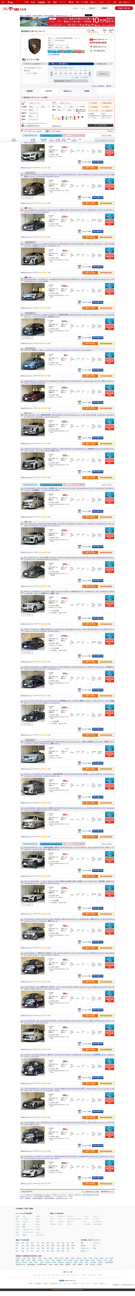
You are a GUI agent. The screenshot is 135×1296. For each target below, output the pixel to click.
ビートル (95, 1219)
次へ (112, 131)
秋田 (23, 1243)
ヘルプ (83, 8)
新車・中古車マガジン (125, 2)
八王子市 (46, 1260)
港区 (29, 1258)
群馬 (27, 1245)
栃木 (27, 1243)
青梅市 (71, 1260)
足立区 (28, 1260)
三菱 (17, 1232)
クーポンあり (93, 117)
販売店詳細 (30, 91)
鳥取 (52, 1248)
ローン (109, 2)
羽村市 (86, 1262)
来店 (28, 70)
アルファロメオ (40, 1235)
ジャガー (38, 1229)
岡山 (58, 1243)
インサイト (61, 1221)
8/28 (75, 73)
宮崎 (72, 1243)
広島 (58, 1245)
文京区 (39, 1258)
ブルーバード (61, 1216)
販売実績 (86, 91)
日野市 (110, 1260)
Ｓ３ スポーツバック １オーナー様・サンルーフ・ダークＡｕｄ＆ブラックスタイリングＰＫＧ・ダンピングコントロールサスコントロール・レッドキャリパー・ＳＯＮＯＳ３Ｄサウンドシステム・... (69, 558)
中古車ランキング (85, 1248)
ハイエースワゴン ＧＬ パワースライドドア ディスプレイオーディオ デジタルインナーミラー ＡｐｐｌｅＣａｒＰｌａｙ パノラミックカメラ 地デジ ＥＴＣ (69, 1123)
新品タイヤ (93, 2)
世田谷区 (78, 1258)
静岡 (43, 1245)
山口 (58, 1248)
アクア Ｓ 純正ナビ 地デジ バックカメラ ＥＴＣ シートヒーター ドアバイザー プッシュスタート (58, 350)
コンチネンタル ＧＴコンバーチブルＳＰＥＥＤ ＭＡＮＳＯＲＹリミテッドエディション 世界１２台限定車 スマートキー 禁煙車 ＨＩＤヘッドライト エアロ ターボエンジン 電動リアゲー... (69, 742)
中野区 (90, 1258)
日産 (17, 1219)
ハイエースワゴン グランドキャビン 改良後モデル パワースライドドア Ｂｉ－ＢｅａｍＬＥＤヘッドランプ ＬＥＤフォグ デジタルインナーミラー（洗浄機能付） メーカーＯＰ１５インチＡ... (69, 489)
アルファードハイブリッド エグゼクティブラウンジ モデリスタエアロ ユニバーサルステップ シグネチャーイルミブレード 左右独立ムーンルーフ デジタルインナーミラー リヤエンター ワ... (69, 668)
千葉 (27, 1251)
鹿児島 (73, 1245)
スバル (17, 1229)
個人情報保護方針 (38, 1283)
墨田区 (50, 1258)
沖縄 (72, 1248)
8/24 (56, 73)
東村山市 (18, 1262)
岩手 (17, 1248)
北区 (106, 1258)
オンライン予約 (86, 162)
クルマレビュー (97, 1243)
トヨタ (17, 1216)
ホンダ (17, 1221)
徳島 (58, 1251)
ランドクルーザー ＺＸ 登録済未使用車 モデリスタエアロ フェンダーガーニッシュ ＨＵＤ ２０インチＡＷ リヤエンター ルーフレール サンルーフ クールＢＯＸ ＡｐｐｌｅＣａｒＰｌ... (69, 416)
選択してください (35, 103)
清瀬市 (54, 1262)
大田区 (73, 1258)
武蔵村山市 (69, 1262)
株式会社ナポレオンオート (62, 15)
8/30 (85, 73)
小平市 (105, 1260)
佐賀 (68, 1243)
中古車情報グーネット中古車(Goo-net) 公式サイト (124, 1284)
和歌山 (53, 1245)
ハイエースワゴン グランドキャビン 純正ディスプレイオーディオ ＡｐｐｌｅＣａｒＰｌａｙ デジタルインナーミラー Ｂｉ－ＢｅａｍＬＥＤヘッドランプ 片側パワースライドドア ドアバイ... (69, 809)
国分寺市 (24, 1262)
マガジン (95, 1245)
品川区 (61, 1258)
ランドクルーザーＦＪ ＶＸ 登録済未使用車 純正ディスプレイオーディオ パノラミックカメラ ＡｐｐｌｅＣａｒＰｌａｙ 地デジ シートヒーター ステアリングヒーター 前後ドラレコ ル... (69, 848)
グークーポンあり (27, 197)
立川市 (53, 1260)
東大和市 (48, 1262)
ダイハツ (18, 1227)
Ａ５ (85, 1221)
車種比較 (83, 1245)
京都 (47, 1245)
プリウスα (52, 1224)
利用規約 (46, 1283)
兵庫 (47, 1251)
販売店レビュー (68, 91)
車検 (77, 2)
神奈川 (33, 1245)
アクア (52, 1221)
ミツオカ (25, 1221)
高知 (63, 1248)
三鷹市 (65, 1260)
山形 (23, 1245)
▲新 (13, 140)
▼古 (15, 140)
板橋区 (17, 1260)
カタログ (101, 2)
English (76, 8)
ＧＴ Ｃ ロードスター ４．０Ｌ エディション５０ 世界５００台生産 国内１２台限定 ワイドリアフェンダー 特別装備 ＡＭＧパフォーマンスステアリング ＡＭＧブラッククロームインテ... (69, 882)
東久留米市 (61, 1262)
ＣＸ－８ (60, 1224)
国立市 (31, 1262)
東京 (32, 1243)
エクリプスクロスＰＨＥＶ (74, 1219)
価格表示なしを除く (107, 115)
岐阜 (43, 1243)
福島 (23, 1248)
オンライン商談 (32, 73)
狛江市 (42, 1262)
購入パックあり (106, 117)
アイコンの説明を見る (54, 54)
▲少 (56, 140)
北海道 (17, 1243)
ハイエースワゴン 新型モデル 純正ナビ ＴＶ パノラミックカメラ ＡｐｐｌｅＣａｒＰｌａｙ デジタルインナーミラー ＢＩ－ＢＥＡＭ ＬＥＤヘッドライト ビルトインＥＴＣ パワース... (69, 954)
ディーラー (93, 110)
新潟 (32, 1248)
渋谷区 (85, 1258)
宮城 (17, 1251)
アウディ (38, 1221)
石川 (38, 1243)
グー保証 (105, 107)
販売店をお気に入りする (99, 46)
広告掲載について (103, 1283)
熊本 (68, 1248)
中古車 (21, 15)
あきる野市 (93, 1262)
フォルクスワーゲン (28, 1232)
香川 (63, 1243)
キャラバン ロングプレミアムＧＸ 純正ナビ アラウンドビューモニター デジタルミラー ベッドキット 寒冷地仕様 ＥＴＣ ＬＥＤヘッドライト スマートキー (69, 1055)
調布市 (87, 1260)
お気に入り (92, 8)
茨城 (23, 1251)
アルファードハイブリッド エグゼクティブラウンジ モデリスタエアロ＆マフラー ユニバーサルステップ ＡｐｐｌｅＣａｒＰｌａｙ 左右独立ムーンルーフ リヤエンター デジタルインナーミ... (69, 175)
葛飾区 (34, 1260)
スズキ (17, 1224)
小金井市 (99, 1260)
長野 (38, 1251)
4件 (49, 167)
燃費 (82, 1243)
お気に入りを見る (107, 135)
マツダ (17, 1235)
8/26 (66, 73)
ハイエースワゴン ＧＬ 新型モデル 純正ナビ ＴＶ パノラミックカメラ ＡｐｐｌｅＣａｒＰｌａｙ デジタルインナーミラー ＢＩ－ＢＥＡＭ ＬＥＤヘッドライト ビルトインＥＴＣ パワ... (69, 988)
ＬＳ (51, 1216)
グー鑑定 (93, 103)
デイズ (59, 1219)
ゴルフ (95, 1216)
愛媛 (63, 1245)
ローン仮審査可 (107, 110)
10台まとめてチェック (31, 135)
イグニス (86, 1219)
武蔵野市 (59, 1260)
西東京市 (100, 1262)
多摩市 (75, 1262)
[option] (67, 22)
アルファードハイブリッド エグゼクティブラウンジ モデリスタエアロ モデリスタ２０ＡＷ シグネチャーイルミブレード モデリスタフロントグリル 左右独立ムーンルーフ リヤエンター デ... (69, 244)
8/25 (61, 73)
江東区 (56, 1258)
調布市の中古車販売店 (49, 15)
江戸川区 (40, 1260)
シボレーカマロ (97, 1224)
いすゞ (24, 1216)
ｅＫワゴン (70, 1216)
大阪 (47, 1248)
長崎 (68, 1245)
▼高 (34, 140)
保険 (115, 2)
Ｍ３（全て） (87, 1224)
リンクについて (67, 1283)
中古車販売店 (28, 15)
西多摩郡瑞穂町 (109, 1262)
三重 (43, 1251)
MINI (24, 1227)
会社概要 (30, 1283)
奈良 (52, 1243)
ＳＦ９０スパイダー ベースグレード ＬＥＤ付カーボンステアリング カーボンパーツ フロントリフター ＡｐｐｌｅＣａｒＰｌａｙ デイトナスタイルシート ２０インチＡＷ (69, 280)
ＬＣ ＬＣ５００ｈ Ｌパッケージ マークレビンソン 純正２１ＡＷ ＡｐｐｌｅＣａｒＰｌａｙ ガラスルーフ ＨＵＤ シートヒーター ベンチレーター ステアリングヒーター (69, 211)
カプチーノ (70, 1224)
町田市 (93, 1260)
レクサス (25, 1219)
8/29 (80, 73)
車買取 (55, 2)
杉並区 (96, 1258)
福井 (38, 1245)
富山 (32, 1251)
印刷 (110, 86)
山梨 (38, 1248)
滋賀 (47, 1243)
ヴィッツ (52, 1219)
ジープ (37, 1227)
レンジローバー (97, 1221)
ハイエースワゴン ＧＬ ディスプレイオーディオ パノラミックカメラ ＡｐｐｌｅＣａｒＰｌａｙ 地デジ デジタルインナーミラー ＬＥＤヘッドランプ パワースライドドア (69, 1021)
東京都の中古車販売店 (38, 15)
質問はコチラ (76, 1283)
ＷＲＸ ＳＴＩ (71, 1221)
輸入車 (33, 2)
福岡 (63, 1251)
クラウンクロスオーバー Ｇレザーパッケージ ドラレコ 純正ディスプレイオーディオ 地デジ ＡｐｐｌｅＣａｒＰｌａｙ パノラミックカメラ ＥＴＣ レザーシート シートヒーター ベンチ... (69, 1089)
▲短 (73, 140)
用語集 (94, 1248)
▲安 (32, 140)
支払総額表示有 (94, 115)
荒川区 (111, 1258)
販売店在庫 (49, 91)
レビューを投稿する (99, 86)
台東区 (45, 1258)
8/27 (70, 73)
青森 (17, 1245)
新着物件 (92, 114)
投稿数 (104, 30)
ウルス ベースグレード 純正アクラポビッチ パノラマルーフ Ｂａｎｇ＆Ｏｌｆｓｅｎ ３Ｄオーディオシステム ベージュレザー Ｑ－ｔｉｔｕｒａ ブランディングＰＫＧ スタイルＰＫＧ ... (69, 630)
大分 (68, 1251)
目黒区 (67, 1258)
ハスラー (86, 1216)
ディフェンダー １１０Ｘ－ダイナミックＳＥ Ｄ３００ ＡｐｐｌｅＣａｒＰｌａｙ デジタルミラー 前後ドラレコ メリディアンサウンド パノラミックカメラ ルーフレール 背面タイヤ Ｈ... (69, 920)
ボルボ (37, 1219)
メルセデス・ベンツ (28, 1229)
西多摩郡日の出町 (20, 1264)
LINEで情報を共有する (99, 51)
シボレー (38, 1216)
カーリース (63, 2)
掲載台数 (111, 30)
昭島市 (82, 1260)
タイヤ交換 (85, 2)
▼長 (75, 140)
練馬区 (23, 1260)
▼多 (59, 140)
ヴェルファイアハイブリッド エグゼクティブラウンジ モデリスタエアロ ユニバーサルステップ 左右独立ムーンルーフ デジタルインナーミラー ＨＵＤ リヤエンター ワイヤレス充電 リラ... (69, 449)
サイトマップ (89, 1283)
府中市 (76, 1260)
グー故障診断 (94, 107)
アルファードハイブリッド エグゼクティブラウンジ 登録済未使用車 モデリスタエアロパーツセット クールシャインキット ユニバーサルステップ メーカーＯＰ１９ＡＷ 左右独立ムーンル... (69, 315)
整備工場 (71, 2)
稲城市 (81, 1262)
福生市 (36, 1262)
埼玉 (27, 1248)
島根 (52, 1251)
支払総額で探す (82, 109)
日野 (24, 1224)
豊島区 (101, 1258)
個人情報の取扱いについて (56, 1283)
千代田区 (18, 1258)
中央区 (24, 1258)
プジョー (38, 1232)
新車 (103, 114)
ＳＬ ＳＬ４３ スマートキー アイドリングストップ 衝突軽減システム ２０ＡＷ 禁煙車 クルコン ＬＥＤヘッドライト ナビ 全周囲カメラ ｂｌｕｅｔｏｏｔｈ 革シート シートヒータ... (69, 701)
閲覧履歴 (104, 8)
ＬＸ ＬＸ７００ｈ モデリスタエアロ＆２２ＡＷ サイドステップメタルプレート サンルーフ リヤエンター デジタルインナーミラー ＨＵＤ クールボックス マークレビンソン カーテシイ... (69, 524)
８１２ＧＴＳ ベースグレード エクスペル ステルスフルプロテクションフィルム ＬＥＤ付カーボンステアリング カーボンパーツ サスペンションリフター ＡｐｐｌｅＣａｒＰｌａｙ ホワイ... (69, 1157)
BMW (24, 1235)
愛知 (43, 1248)
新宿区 (34, 1258)
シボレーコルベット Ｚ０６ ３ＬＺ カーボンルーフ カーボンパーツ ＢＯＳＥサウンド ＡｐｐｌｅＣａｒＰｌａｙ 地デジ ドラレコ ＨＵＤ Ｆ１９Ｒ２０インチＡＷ (69, 382)
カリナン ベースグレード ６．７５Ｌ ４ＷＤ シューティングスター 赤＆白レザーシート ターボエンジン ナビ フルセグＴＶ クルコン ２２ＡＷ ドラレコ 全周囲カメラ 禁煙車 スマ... (69, 592)
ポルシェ (38, 1224)
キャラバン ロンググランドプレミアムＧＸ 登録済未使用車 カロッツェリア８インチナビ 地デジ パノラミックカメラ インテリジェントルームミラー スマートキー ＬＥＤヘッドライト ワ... (69, 775)
